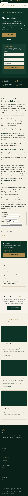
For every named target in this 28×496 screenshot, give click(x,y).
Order (8, 5)
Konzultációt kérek (14, 67)
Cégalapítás (4, 460)
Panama (3, 450)
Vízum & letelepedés (6, 465)
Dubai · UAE (4, 446)
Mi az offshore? (5, 477)
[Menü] (25, 5)
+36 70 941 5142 (19, 0)
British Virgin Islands (14, 271)
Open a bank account (7, 462)
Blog (3, 479)
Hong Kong (14, 278)
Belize (14, 268)
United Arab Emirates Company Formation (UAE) (14, 274)
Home (3, 12)
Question (3, 221)
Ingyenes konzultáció (9, 35)
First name (4, 214)
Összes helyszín (5, 453)
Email (2, 218)
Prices (3, 467)
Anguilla (14, 265)
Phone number (5, 224)
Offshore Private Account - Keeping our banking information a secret (14, 282)
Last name (4, 216)
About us (4, 475)
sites (8, 12)
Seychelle (4, 448)
